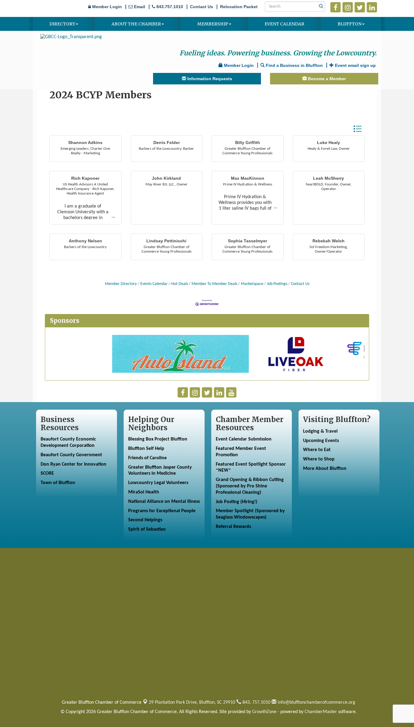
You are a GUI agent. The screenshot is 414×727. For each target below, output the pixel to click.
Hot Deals (179, 284)
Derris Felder (166, 142)
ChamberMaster (321, 711)
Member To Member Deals (214, 284)
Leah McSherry (328, 178)
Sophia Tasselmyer (247, 240)
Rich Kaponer (85, 178)
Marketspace (252, 284)
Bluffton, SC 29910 (192, 702)
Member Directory (121, 284)
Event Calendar (284, 24)
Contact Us (300, 284)
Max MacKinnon (247, 178)
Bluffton (350, 24)
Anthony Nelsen (85, 240)
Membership (212, 24)
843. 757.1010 (255, 702)
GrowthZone (264, 711)
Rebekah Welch (328, 240)
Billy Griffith (247, 142)
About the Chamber (136, 24)
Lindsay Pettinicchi (166, 240)
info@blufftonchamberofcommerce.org (315, 702)
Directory (62, 24)
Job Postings (277, 284)
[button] (357, 129)
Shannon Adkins (85, 142)
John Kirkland (166, 178)
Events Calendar (154, 284)
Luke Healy (328, 142)
